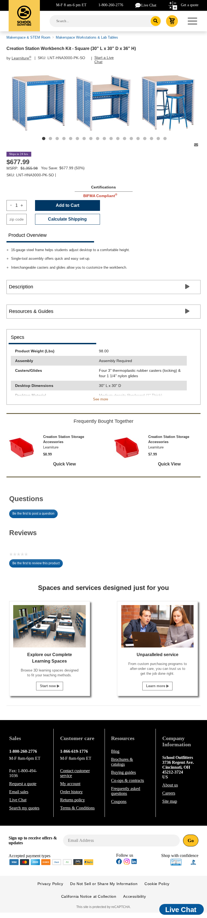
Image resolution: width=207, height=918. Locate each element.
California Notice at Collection (88, 896)
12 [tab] (118, 138)
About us (170, 785)
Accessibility (134, 896)
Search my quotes (24, 808)
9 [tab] (98, 138)
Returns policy (72, 800)
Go (191, 840)
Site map (169, 801)
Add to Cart (67, 205)
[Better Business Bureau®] (193, 861)
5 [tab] (71, 138)
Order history (71, 791)
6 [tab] (77, 138)
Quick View (64, 464)
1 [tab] (44, 138)
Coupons (118, 801)
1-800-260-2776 (110, 5)
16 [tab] (145, 138)
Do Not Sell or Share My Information (103, 884)
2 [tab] (50, 138)
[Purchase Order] (67, 861)
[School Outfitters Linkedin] (134, 862)
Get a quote (189, 5)
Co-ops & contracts (127, 780)
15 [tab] (138, 138)
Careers (168, 793)
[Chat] (138, 5)
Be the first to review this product (37, 564)
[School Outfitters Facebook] (119, 862)
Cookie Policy (157, 884)
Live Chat (148, 5)
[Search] (156, 21)
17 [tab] (151, 138)
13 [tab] (124, 138)
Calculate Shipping (67, 219)
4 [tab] (64, 138)
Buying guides (123, 772)
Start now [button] (48, 686)
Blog (115, 751)
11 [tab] (111, 138)
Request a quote (22, 783)
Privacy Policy (50, 884)
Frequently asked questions (125, 791)
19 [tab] (165, 138)
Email (18, 791)
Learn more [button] (156, 686)
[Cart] (172, 21)
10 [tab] (104, 138)
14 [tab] (131, 138)
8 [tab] (91, 138)
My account (70, 783)
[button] (176, 862)
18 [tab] (158, 138)
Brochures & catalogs (122, 762)
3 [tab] (57, 138)
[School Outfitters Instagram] (127, 863)
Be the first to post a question (33, 513)
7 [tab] (84, 138)
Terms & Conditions (77, 808)
